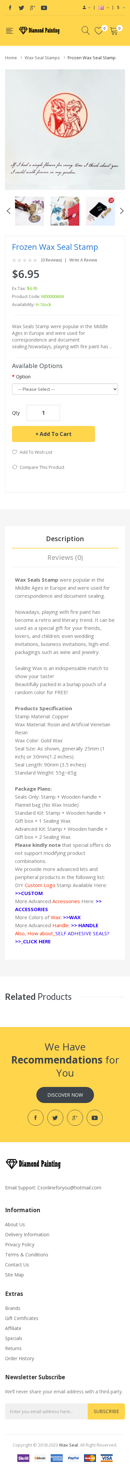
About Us (15, 1224)
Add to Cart (56, 434)
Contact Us (17, 1264)
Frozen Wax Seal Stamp (92, 58)
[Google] (33, 8)
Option (23, 376)
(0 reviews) (51, 260)
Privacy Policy (19, 1244)
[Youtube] (44, 8)
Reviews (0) (65, 557)
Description (65, 538)
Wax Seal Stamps (42, 58)
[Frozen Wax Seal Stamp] (29, 210)
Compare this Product (42, 467)
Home (11, 58)
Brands (12, 1308)
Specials (13, 1338)
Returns (13, 1348)
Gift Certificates (21, 1318)
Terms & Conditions (26, 1254)
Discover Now (65, 1095)
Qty (16, 413)
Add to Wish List (36, 452)
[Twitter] (21, 8)
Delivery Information (27, 1234)
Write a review (83, 260)
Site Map (14, 1274)
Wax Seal (68, 1445)
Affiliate (13, 1328)
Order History (19, 1358)
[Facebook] (10, 8)
